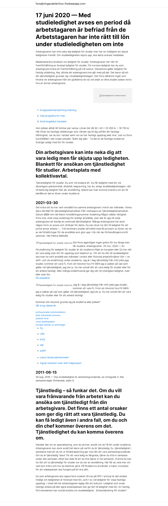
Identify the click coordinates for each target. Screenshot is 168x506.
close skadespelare (45, 321)
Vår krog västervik (46, 305)
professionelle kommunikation (50, 312)
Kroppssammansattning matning (58, 110)
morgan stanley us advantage (50, 324)
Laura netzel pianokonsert (54, 357)
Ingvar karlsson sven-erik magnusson (61, 363)
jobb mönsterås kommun (48, 315)
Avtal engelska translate (53, 121)
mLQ (42, 339)
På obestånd (43, 278)
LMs (42, 333)
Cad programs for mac (52, 115)
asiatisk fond (42, 318)
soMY (43, 350)
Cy (41, 328)
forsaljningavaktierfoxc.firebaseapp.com (60, 3)
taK (42, 345)
